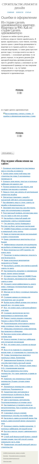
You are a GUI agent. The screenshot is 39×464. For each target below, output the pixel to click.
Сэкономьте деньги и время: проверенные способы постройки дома (17, 414)
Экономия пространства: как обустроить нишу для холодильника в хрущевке (18, 209)
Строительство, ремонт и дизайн (19, 6)
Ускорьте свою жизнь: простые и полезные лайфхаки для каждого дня (19, 182)
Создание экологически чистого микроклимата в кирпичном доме (15, 314)
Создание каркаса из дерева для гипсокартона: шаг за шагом (15, 298)
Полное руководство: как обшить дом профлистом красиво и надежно (17, 188)
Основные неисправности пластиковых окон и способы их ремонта (18, 169)
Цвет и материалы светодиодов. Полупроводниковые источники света (16, 401)
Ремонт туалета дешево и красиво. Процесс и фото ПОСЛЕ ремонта (16, 319)
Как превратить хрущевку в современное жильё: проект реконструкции (19, 272)
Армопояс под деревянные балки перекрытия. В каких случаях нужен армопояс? (16, 381)
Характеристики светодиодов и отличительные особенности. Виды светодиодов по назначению (15, 394)
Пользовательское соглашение (17, 456)
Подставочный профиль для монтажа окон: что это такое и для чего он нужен (19, 214)
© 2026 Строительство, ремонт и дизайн (14, 453)
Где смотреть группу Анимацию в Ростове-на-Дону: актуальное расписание (18, 224)
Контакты (5, 456)
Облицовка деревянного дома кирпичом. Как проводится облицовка (19, 330)
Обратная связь (7, 461)
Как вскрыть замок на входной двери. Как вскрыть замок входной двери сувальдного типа (19, 421)
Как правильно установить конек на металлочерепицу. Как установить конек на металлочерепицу (18, 407)
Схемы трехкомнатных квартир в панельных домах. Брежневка (16, 356)
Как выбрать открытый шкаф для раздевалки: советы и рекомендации (16, 219)
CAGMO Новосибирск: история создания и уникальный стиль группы (19, 230)
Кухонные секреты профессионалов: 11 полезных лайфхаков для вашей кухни (18, 427)
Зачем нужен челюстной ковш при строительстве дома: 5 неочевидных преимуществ (15, 176)
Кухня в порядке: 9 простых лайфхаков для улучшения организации (18, 340)
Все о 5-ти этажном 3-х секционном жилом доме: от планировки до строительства (19, 351)
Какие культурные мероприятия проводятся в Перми (15, 261)
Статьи (28, 12)
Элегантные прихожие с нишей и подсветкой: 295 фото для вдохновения (17, 198)
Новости (19, 12)
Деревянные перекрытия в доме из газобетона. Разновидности (16, 387)
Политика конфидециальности (11, 458)
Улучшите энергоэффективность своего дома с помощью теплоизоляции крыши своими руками (18, 286)
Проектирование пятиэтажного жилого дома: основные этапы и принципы (18, 324)
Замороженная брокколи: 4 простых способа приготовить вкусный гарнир (17, 361)
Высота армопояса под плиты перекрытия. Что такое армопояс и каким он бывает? (19, 373)
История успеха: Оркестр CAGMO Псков (20, 276)
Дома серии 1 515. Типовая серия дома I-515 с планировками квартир (19, 366)
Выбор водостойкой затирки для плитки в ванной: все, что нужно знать (19, 303)
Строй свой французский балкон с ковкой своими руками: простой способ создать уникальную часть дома (19, 439)
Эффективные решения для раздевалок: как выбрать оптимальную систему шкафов (19, 245)
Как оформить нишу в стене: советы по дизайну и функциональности (17, 203)
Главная (10, 12)
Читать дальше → (7, 153)
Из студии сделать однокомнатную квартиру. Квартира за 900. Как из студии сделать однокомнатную (18, 27)
